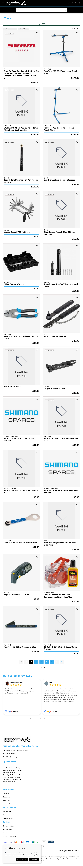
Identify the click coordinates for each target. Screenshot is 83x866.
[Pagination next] (57, 662)
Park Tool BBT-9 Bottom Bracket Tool (20, 543)
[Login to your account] (69, 2)
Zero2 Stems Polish (12, 387)
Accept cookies (21, 859)
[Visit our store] (73, 2)
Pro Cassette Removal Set (55, 336)
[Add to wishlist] (37, 33)
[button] (3, 2)
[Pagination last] (62, 662)
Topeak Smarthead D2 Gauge (16, 595)
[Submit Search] (65, 10)
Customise (34, 859)
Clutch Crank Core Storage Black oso (59, 180)
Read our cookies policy (30, 855)
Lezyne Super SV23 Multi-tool (17, 232)
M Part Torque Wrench (14, 284)
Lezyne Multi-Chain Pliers (55, 389)
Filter (42, 24)
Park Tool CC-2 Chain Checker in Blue (20, 647)
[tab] (30, 718)
